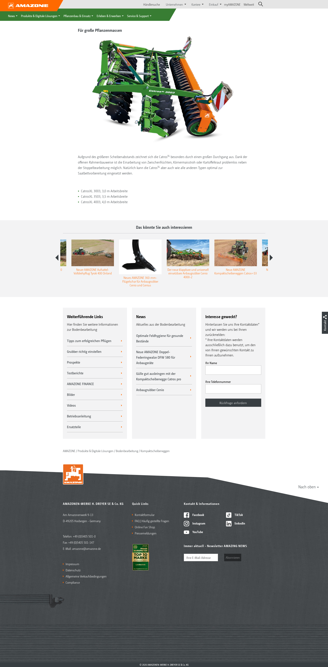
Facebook (198, 514)
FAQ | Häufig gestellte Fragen (152, 520)
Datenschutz (73, 569)
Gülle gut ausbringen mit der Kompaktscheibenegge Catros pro (158, 376)
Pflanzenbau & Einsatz (77, 15)
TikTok (238, 514)
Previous (57, 257)
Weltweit (249, 4)
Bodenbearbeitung (127, 450)
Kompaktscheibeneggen (155, 450)
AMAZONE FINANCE (80, 383)
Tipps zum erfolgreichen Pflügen (89, 340)
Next (271, 257)
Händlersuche (151, 4)
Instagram (198, 523)
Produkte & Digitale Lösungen (39, 15)
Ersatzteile (74, 426)
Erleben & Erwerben (109, 15)
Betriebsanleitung (79, 416)
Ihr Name (211, 362)
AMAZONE (69, 450)
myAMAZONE (232, 4)
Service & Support (138, 15)
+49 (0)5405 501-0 (84, 536)
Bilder (71, 394)
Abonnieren (233, 557)
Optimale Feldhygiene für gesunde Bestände (159, 338)
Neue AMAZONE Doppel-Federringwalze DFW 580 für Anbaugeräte (155, 357)
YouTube (197, 531)
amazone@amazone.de (86, 548)
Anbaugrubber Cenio (150, 389)
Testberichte (75, 373)
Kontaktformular (144, 514)
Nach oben (307, 487)
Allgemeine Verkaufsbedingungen (86, 576)
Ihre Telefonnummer (218, 381)
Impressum (72, 563)
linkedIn (239, 523)
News (11, 15)
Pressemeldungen (145, 533)
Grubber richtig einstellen (84, 351)
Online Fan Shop (145, 526)
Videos (71, 405)
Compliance (73, 582)
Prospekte (73, 362)
